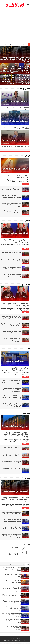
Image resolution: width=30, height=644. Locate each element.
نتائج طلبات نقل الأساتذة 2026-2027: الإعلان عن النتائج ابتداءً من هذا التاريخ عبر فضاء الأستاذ (23, 78)
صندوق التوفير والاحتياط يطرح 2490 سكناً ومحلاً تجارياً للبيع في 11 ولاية (12, 454)
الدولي (27, 220)
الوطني (27, 155)
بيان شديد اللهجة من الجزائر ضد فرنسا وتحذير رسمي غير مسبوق (15, 108)
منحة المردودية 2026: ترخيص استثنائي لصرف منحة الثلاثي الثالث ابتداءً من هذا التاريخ (11, 204)
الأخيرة (27, 564)
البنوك (27, 348)
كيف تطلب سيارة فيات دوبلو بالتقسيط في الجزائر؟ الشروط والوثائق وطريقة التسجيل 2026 (11, 404)
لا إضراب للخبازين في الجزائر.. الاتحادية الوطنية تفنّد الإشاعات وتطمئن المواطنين (16, 147)
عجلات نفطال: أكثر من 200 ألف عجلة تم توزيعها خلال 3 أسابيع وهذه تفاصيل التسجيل (11, 535)
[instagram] (11, 639)
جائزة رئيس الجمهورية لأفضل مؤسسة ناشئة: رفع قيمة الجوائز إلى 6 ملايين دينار (11, 317)
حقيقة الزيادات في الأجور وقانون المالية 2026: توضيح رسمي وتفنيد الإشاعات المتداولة (15, 128)
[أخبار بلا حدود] (15, 5)
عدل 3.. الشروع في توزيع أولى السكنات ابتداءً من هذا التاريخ (11, 448)
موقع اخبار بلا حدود (22, 640)
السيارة (27, 478)
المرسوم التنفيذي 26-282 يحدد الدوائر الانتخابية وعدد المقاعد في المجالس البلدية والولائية (11, 197)
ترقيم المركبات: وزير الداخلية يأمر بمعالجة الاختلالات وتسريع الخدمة (12, 520)
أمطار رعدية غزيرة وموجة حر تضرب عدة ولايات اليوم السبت (15, 45)
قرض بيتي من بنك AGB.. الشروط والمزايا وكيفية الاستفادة (11, 469)
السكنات (26, 413)
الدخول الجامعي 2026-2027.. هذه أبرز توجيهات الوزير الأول (11, 332)
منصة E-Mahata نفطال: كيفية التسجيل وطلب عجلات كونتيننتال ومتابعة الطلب (8, 79)
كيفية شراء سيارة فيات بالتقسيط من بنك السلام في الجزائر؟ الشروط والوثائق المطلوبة (11, 382)
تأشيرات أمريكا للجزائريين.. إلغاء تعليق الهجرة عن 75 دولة (11, 253)
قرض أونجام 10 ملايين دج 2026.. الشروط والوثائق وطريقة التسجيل (11, 324)
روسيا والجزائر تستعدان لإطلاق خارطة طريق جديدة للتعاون (22, 69)
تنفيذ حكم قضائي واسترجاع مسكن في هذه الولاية (11, 462)
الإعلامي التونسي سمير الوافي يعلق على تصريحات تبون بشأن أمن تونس (12, 268)
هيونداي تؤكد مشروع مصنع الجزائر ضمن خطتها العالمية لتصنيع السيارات (11, 527)
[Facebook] (19, 639)
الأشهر (22, 564)
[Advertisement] (15, 25)
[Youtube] (13, 639)
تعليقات (17, 564)
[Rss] (20, 639)
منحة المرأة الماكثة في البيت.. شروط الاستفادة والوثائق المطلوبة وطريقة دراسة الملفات (12, 340)
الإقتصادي (26, 284)
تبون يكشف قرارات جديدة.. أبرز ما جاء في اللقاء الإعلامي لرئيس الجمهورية (11, 275)
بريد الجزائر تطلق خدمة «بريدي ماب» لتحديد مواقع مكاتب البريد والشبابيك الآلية (11, 397)
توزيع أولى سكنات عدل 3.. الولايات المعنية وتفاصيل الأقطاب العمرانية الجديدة (16, 434)
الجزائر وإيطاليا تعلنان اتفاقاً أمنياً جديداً (11, 260)
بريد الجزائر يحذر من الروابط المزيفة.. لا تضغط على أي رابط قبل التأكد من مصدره (15, 368)
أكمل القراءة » (25, 184)
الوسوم (11, 564)
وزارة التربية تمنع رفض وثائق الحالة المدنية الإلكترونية (12, 211)
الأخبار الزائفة (25, 88)
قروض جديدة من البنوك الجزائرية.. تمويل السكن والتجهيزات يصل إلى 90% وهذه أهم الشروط (11, 389)
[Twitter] (18, 639)
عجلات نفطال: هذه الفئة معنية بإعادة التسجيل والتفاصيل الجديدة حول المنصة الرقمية (15, 59)
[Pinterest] (16, 639)
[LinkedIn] (14, 639)
